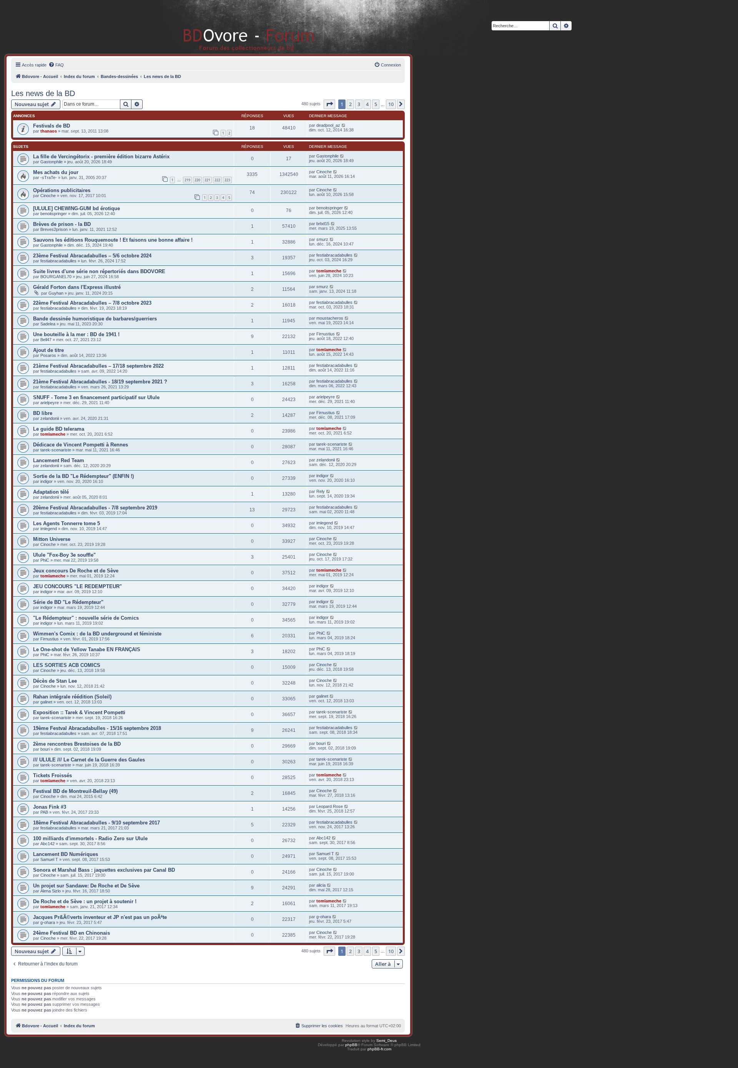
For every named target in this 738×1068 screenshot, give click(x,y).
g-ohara (47, 922)
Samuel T (49, 859)
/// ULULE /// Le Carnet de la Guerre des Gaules (89, 760)
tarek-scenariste (55, 450)
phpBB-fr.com (379, 1049)
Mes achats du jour (55, 172)
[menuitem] (56, 65)
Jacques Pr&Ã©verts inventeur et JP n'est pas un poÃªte (100, 917)
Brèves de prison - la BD (62, 224)
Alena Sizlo (50, 891)
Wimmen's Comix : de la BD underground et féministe (97, 634)
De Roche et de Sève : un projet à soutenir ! (84, 901)
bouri (45, 749)
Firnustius (325, 334)
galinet (46, 702)
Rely (320, 491)
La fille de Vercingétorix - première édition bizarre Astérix (101, 156)
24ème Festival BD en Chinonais (71, 933)
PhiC (44, 560)
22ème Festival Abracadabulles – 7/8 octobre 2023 (92, 303)
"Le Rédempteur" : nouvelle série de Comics (86, 618)
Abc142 (47, 843)
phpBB (351, 1045)
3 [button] (358, 104)
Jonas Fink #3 (49, 807)
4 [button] (367, 104)
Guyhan (55, 293)
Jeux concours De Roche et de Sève (75, 571)
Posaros (48, 355)
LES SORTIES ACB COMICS (66, 665)
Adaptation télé (51, 492)
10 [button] (391, 104)
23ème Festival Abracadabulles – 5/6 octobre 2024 (92, 256)
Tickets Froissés (52, 775)
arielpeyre (49, 402)
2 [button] (350, 104)
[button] (329, 104)
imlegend (48, 528)
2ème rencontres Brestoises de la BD (77, 744)
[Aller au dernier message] (343, 125)
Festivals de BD (51, 126)
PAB (44, 812)
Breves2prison (54, 229)
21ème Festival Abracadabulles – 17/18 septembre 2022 (98, 366)
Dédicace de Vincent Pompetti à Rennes (80, 445)
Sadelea (47, 324)
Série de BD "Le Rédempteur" (68, 602)
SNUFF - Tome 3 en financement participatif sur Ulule (96, 397)
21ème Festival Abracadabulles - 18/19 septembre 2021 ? (100, 382)
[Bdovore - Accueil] (237, 26)
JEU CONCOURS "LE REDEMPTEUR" (77, 586)
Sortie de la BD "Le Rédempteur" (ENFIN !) (83, 476)
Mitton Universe (51, 539)
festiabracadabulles (58, 261)
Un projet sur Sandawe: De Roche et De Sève (86, 886)
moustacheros (329, 318)
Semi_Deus (386, 1040)
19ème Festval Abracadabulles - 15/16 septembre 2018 (97, 728)
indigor (46, 481)
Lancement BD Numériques (65, 854)
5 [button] (375, 104)
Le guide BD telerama (58, 429)
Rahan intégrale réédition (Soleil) (72, 697)
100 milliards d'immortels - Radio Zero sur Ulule (90, 838)
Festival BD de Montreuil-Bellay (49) (75, 791)
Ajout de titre (48, 350)
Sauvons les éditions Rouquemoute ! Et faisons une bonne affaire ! (113, 240)
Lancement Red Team (58, 460)
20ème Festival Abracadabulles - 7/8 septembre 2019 (95, 508)
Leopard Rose (329, 806)
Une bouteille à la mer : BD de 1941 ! (76, 334)
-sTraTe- (48, 177)
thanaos (48, 131)
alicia (321, 885)
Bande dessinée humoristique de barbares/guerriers (95, 319)
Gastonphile (51, 161)
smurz (322, 239)
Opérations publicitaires (61, 190)
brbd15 (322, 223)
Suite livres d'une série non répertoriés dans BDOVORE (99, 271)
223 (227, 179)
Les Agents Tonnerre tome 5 (66, 523)
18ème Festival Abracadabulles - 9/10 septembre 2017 (96, 823)
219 (187, 179)
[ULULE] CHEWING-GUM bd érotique (76, 208)
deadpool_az (328, 125)
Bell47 (46, 339)
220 (197, 179)
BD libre (42, 413)
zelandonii (49, 418)
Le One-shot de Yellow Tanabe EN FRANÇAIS (86, 649)
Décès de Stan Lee (55, 681)
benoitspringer (53, 213)
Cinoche (324, 171)
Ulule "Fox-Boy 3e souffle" (64, 555)
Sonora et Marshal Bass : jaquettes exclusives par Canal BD (104, 870)
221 (207, 179)
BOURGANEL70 (55, 276)
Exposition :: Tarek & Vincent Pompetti (79, 712)
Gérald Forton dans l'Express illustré (77, 287)
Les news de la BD (43, 93)
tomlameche (328, 271)
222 (217, 179)
